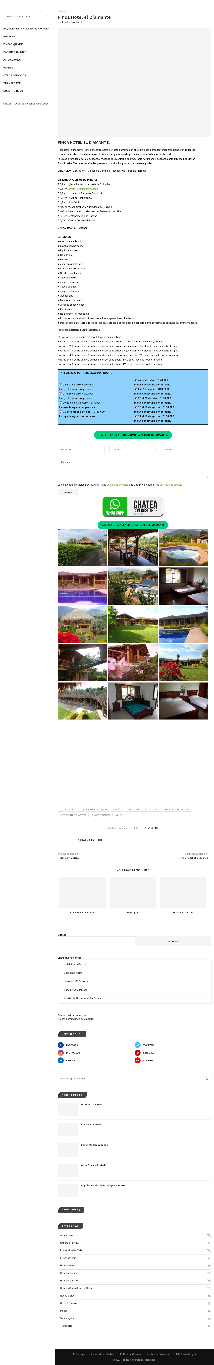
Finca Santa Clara (183, 912)
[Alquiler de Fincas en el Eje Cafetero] (68, 1190)
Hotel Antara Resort (75, 964)
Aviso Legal (79, 1354)
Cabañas (117, 809)
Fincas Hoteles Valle (135, 1250)
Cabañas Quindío (14, 52)
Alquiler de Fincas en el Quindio (26, 28)
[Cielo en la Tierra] (68, 1129)
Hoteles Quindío (135, 1273)
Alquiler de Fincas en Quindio (93, 809)
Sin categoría (135, 1318)
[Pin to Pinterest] (152, 828)
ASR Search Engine (186, 1354)
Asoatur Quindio (70, 22)
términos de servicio (171, 484)
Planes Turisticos (101, 815)
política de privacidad (118, 484)
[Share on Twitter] (149, 828)
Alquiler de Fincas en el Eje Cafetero (83, 998)
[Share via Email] (156, 828)
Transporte (12, 83)
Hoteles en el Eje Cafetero (73, 815)
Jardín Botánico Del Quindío (83, 188)
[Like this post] (139, 828)
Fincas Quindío (13, 44)
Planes (8, 67)
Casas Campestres (136, 809)
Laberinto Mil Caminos (76, 981)
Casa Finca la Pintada (82, 912)
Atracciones (12, 59)
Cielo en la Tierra (73, 972)
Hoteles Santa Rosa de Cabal (135, 1288)
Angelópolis (133, 912)
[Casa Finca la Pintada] (82, 892)
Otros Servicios (14, 75)
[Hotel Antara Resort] (68, 1109)
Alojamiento (66, 809)
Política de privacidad (158, 1354)
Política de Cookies (130, 1354)
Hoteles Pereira (135, 1265)
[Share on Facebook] (145, 828)
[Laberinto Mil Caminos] (68, 1150)
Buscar (62, 934)
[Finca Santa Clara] (183, 892)
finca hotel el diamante (177, 809)
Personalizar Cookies (103, 1354)
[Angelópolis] (133, 892)
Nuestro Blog (13, 90)
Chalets (155, 809)
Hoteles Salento (135, 1280)
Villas (119, 815)
